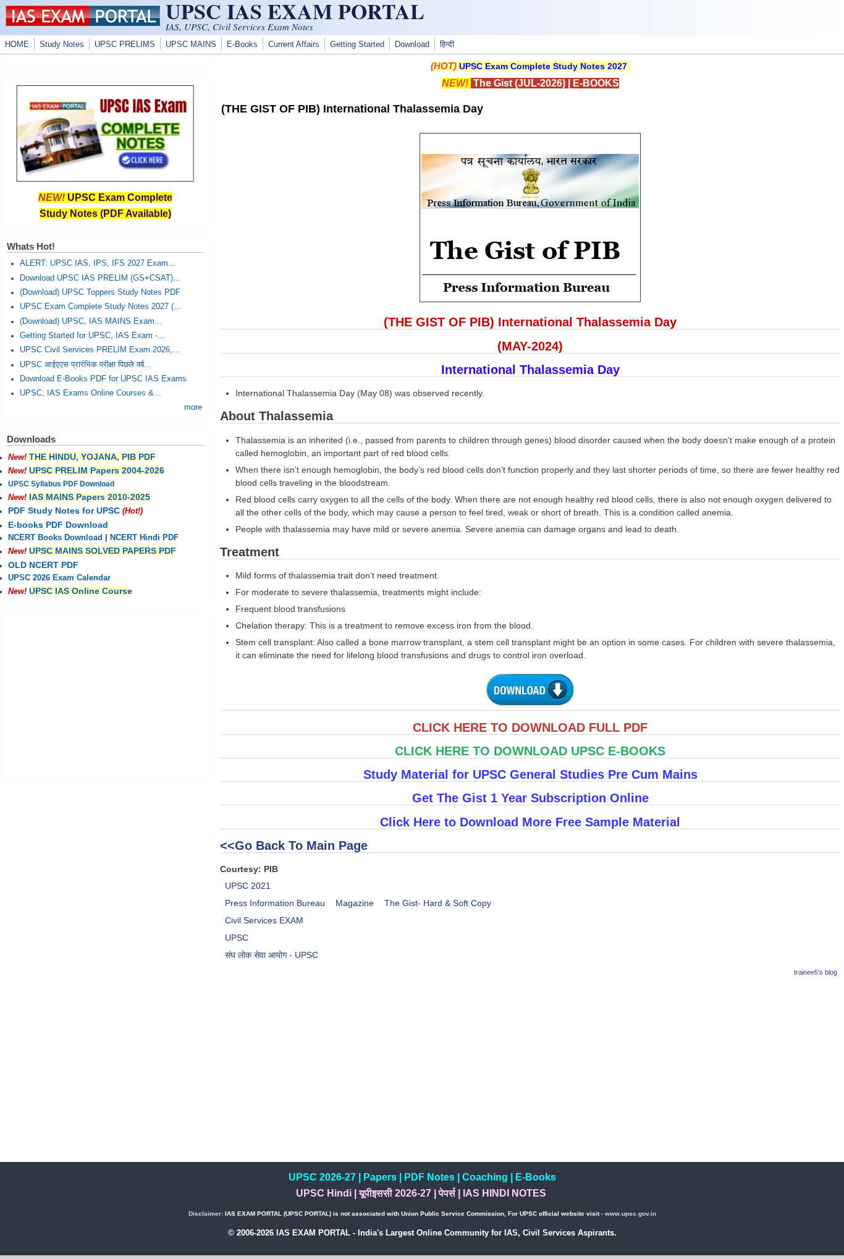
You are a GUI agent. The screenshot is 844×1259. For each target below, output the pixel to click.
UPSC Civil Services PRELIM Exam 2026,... (100, 349)
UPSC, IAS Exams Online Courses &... (90, 393)
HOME (17, 44)
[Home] (83, 23)
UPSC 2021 (248, 886)
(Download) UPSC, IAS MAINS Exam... (91, 321)
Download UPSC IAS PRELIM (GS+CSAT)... (100, 278)
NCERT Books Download (55, 537)
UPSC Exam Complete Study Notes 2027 (543, 66)
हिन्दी (447, 44)
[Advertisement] (530, 1075)
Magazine (354, 903)
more (193, 407)
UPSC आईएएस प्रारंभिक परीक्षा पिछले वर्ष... (85, 364)
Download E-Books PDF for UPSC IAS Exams (103, 379)
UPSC (236, 938)
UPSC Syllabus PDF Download (61, 484)
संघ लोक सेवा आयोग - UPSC (271, 955)
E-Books (242, 44)
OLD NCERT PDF (43, 565)
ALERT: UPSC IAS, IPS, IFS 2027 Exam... (97, 263)
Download (412, 44)
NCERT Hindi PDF (144, 537)
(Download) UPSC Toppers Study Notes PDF (100, 292)
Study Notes (62, 44)
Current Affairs (293, 44)
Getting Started (357, 44)
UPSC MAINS (191, 44)
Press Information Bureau (275, 903)
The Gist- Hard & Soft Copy (437, 903)
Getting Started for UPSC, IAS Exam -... (92, 335)
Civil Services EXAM (264, 920)
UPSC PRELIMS (125, 44)
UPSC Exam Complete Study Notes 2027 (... (100, 306)
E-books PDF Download (58, 525)
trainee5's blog (815, 972)
